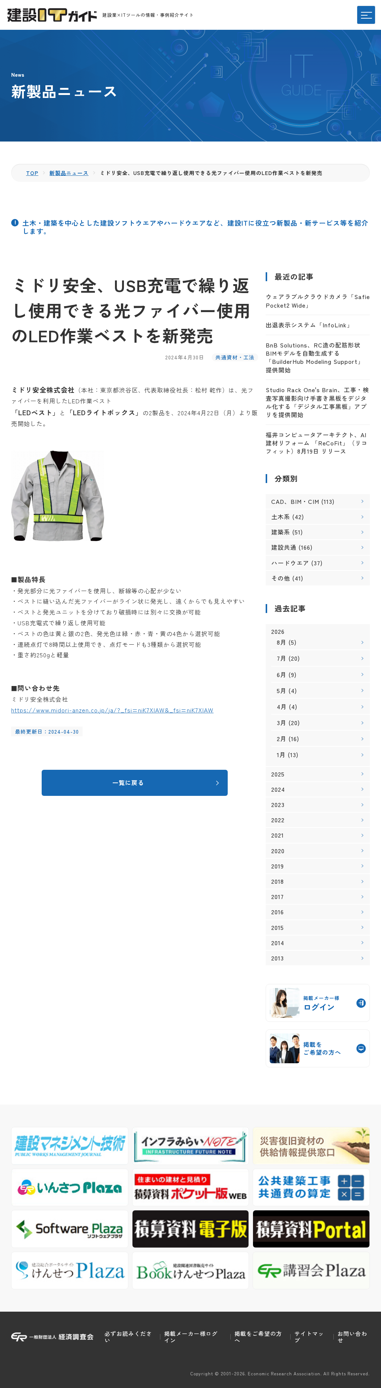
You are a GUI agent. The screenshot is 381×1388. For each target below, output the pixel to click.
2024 (278, 789)
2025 (278, 774)
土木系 (280, 516)
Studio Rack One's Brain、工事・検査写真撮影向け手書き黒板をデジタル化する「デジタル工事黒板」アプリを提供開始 (317, 402)
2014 (277, 942)
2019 (277, 866)
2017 (277, 896)
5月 (281, 690)
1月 (281, 754)
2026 (278, 631)
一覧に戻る (128, 782)
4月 (282, 706)
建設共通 (284, 547)
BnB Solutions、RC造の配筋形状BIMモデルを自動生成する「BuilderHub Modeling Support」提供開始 (315, 357)
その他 (280, 578)
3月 (281, 722)
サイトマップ (309, 1337)
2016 (277, 911)
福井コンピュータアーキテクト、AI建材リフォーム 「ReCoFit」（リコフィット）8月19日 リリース (317, 443)
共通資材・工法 (234, 357)
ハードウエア (290, 562)
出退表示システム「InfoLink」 (309, 324)
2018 (277, 881)
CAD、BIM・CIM (295, 501)
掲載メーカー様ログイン (191, 1337)
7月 (281, 658)
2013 (277, 958)
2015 (277, 927)
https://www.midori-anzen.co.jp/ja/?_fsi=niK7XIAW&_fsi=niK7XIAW (112, 709)
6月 (281, 674)
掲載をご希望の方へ (258, 1337)
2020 (278, 850)
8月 (281, 642)
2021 (277, 835)
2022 (278, 819)
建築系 (280, 531)
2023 (278, 804)
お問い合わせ (352, 1337)
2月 (281, 738)
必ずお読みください (128, 1337)
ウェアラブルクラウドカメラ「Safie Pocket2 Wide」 (318, 300)
